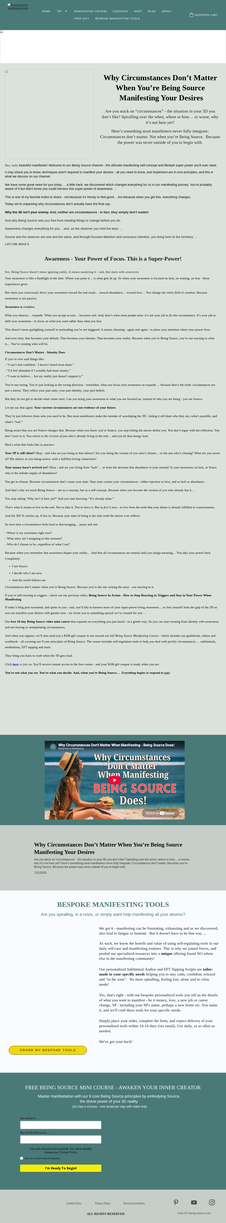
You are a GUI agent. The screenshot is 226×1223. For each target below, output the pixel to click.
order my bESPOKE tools (48, 1050)
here (16, 664)
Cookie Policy (74, 1203)
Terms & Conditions (134, 1203)
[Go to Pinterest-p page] (176, 1202)
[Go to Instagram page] (212, 1202)
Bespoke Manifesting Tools (117, 18)
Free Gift (81, 18)
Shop (138, 11)
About (167, 11)
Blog (152, 11)
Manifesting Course (90, 11)
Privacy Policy (102, 1203)
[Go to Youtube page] (194, 1202)
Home (46, 11)
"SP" (60, 11)
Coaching (120, 11)
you (166, 672)
